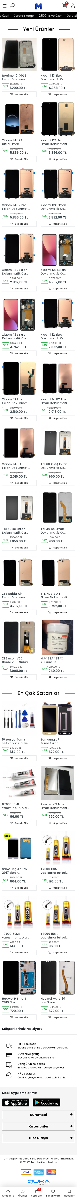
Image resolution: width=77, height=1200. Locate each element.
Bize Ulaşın (38, 1138)
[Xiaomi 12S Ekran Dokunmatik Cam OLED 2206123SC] (19, 249)
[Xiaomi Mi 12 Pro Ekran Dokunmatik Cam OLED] (19, 184)
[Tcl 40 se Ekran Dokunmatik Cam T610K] (58, 508)
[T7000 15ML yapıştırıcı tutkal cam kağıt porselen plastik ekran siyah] (58, 913)
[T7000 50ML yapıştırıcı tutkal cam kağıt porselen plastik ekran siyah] (19, 913)
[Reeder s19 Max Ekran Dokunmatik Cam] (58, 783)
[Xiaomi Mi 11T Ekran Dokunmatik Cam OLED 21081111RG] (19, 443)
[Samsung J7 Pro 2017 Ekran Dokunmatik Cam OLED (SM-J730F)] (19, 848)
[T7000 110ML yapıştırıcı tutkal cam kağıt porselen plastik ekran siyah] (58, 848)
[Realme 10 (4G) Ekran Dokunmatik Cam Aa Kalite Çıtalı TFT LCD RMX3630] (19, 54)
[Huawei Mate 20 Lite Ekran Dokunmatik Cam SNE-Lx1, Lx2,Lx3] (58, 977)
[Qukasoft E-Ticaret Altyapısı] (38, 1182)
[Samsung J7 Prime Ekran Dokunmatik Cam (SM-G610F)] (58, 718)
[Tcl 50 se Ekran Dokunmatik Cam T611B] (19, 508)
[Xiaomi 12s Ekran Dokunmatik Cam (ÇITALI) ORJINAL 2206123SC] (19, 314)
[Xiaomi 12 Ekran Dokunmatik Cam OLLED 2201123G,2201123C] (58, 314)
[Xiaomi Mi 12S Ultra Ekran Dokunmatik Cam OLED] (19, 119)
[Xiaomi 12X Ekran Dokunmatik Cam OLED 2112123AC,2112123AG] (58, 184)
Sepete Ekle (21, 94)
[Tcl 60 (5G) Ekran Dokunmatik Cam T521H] (58, 443)
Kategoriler (39, 1126)
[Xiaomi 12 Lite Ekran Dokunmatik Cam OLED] (19, 378)
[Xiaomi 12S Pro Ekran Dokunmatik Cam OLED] (58, 119)
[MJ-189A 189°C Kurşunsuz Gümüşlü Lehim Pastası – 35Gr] (58, 637)
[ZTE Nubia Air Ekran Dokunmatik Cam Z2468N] (19, 573)
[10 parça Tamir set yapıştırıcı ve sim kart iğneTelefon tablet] (19, 718)
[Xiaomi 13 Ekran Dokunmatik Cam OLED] (58, 54)
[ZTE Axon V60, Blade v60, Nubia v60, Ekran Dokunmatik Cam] (19, 637)
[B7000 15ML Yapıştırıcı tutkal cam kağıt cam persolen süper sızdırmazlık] (19, 783)
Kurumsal (38, 1114)
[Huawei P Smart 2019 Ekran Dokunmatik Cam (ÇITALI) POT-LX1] (19, 977)
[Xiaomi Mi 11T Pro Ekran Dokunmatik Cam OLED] (58, 378)
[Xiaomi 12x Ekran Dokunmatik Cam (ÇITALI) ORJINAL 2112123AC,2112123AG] (58, 249)
